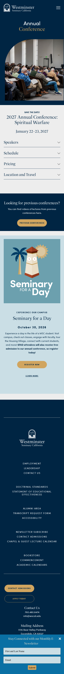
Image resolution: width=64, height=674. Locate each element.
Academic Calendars (32, 564)
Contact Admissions (32, 536)
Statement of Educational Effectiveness (31, 493)
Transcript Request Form (32, 513)
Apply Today (19, 598)
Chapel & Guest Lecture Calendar (32, 541)
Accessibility (32, 517)
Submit (32, 667)
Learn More (32, 376)
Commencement (32, 560)
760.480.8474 (32, 612)
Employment (32, 463)
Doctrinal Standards (32, 486)
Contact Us (32, 472)
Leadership (32, 468)
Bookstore (32, 555)
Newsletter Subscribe (32, 531)
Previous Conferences (32, 223)
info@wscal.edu (32, 615)
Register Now (32, 364)
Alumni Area (32, 508)
